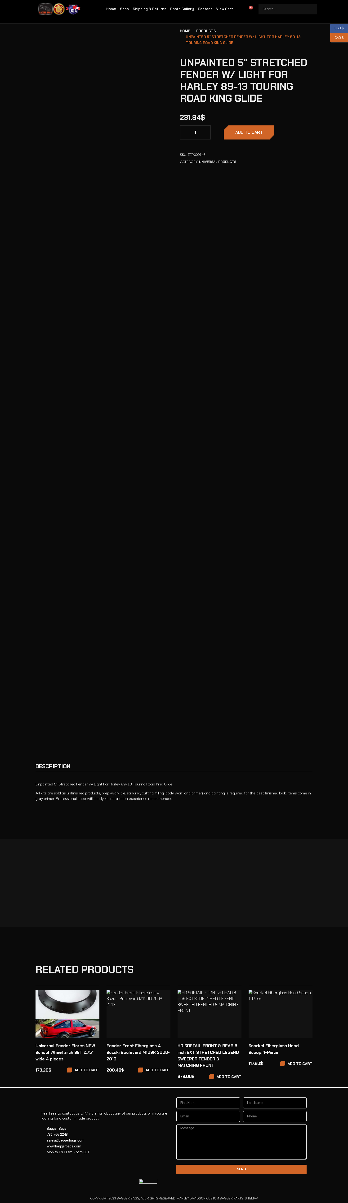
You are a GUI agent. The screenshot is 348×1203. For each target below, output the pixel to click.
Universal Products (217, 162)
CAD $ (337, 37)
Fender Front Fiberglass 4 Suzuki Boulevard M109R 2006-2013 (138, 1052)
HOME (185, 31)
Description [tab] (53, 766)
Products (206, 31)
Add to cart (249, 132)
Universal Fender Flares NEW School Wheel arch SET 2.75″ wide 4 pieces (65, 1052)
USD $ (337, 28)
